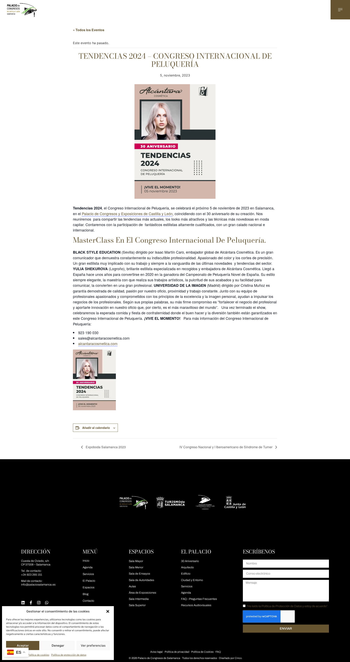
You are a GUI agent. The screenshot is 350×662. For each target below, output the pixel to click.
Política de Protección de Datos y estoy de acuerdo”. (294, 606)
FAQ (218, 651)
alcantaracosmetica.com (97, 343)
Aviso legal (156, 651)
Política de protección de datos (68, 654)
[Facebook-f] (31, 603)
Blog (86, 594)
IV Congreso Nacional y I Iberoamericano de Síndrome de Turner (226, 447)
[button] (108, 611)
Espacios (88, 587)
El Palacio (89, 580)
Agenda (88, 567)
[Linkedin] (23, 603)
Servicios (88, 574)
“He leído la (287, 606)
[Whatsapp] (47, 603)
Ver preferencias (93, 645)
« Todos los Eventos (88, 30)
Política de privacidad (177, 651)
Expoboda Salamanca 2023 (105, 447)
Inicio (86, 560)
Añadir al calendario (96, 428)
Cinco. (238, 658)
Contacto (88, 600)
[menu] (340, 9)
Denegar (58, 645)
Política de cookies (38, 654)
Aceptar (23, 645)
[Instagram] (39, 603)
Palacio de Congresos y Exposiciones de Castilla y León (127, 213)
